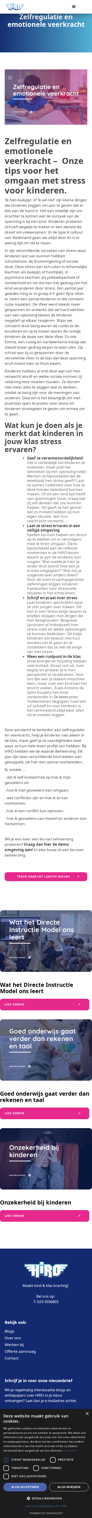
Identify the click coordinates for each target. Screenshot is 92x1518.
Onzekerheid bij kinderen (35, 1202)
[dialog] (46, 1463)
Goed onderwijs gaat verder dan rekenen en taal (44, 1096)
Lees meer (70, 1450)
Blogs (9, 1331)
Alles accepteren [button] (25, 1487)
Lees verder (14, 1004)
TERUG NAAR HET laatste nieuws (43, 876)
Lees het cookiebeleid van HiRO (46, 1506)
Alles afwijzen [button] (69, 1487)
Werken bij (14, 1344)
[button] (76, 6)
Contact (12, 1358)
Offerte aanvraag (20, 1351)
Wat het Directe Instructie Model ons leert (36, 987)
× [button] (87, 1413)
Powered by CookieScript (46, 1513)
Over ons (13, 1338)
